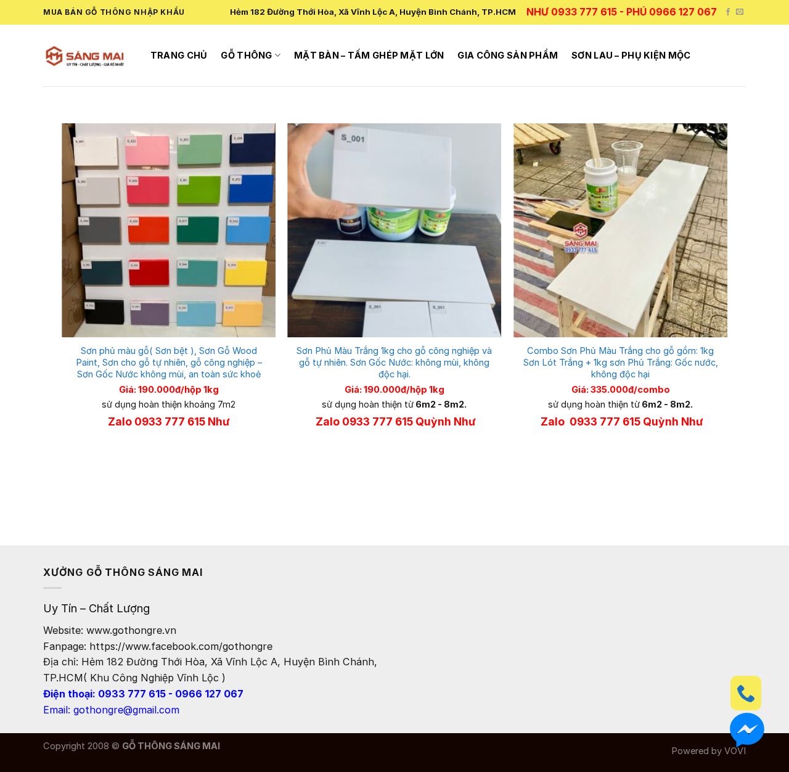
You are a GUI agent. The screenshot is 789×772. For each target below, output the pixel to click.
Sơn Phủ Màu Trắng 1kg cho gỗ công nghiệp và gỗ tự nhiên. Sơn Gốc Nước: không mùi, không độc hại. (394, 362)
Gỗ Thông (246, 55)
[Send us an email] (739, 12)
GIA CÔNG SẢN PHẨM (507, 55)
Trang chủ (179, 55)
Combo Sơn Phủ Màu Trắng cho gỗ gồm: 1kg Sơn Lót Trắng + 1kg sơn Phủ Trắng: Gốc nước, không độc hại (620, 362)
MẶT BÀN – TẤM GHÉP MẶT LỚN (369, 55)
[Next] (726, 305)
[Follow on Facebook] (728, 12)
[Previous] (62, 305)
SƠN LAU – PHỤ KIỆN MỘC (630, 55)
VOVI (735, 751)
